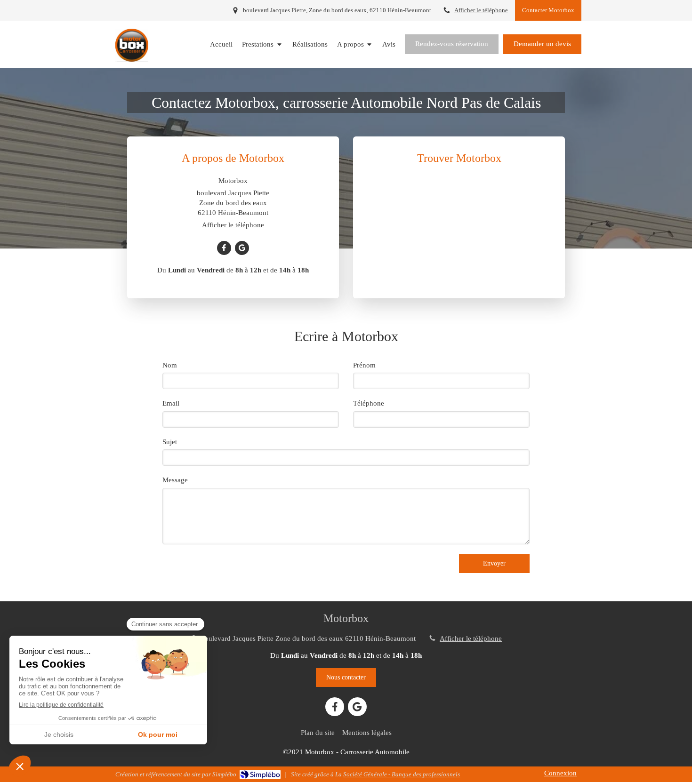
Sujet (169, 442)
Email (170, 403)
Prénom (364, 365)
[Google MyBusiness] (242, 248)
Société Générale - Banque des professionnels (401, 774)
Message (175, 480)
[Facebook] (224, 248)
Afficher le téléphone (481, 10)
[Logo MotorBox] (131, 59)
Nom (169, 365)
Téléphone (368, 403)
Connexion (560, 773)
